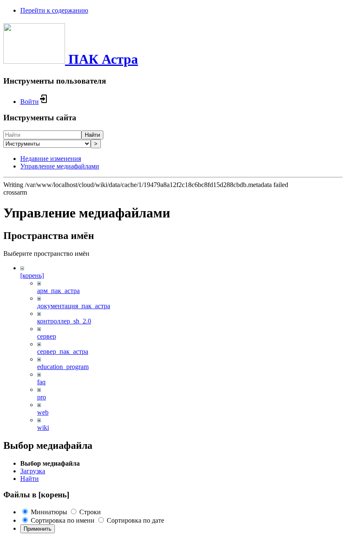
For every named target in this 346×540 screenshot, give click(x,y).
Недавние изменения (50, 158)
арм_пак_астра (58, 290)
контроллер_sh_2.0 (64, 321)
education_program (63, 366)
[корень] (32, 275)
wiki (43, 427)
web (43, 412)
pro (41, 397)
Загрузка (32, 471)
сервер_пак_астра (62, 351)
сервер (46, 336)
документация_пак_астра (73, 305)
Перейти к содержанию (54, 10)
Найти (92, 135)
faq (41, 381)
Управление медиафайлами (59, 166)
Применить (37, 529)
